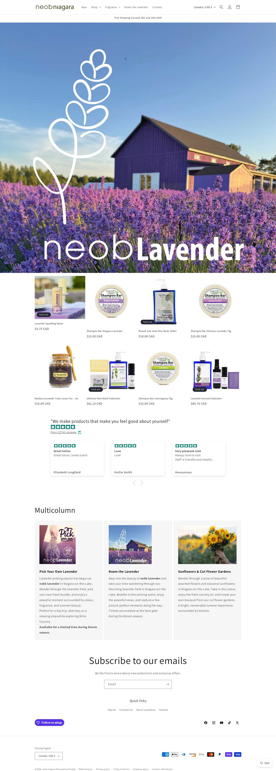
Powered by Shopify (65, 769)
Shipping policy (141, 769)
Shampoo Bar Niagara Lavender (104, 331)
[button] (96, 7)
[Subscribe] (167, 684)
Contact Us (126, 709)
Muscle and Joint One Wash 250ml (157, 331)
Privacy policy (103, 769)
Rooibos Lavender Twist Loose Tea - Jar (56, 398)
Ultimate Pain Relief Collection (103, 398)
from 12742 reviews (63, 432)
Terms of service (121, 769)
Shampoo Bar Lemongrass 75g (156, 398)
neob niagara (49, 769)
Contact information (162, 769)
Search (112, 709)
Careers (163, 709)
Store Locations (145, 709)
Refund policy (85, 769)
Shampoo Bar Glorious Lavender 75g (211, 331)
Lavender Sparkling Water (49, 323)
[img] (140, 427)
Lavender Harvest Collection (206, 398)
